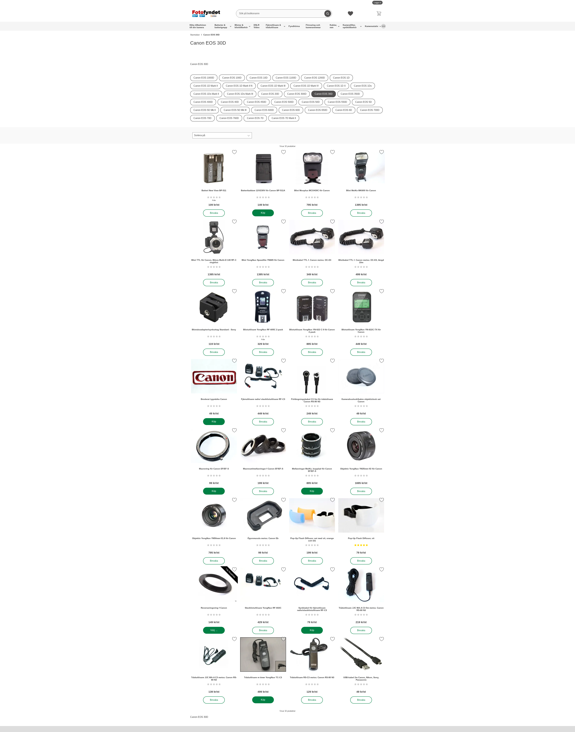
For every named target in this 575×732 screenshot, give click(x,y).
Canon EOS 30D (211, 35)
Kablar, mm (333, 26)
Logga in (377, 2)
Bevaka (214, 212)
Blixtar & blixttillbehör (241, 26)
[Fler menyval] (383, 26)
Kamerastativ (371, 26)
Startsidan (195, 35)
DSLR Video (256, 26)
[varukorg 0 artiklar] (379, 13)
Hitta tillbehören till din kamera (198, 26)
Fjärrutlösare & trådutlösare (273, 26)
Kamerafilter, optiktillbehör (350, 26)
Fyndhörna (294, 26)
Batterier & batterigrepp (221, 26)
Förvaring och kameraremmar (313, 26)
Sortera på (199, 135)
